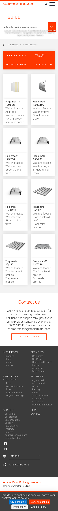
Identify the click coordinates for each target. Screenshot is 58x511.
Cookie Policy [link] (38, 507)
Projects (37, 376)
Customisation (12, 420)
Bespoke (9, 356)
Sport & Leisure (40, 395)
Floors (9, 389)
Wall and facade (14, 386)
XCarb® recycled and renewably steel (16, 436)
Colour (8, 362)
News (34, 410)
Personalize (19, 507)
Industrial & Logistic (42, 404)
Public (35, 392)
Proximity (9, 429)
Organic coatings (15, 395)
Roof (8, 383)
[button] (16, 55)
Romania (14, 455)
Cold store (37, 356)
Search (52, 27)
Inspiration (10, 352)
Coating (9, 365)
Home (4, 45)
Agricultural (38, 380)
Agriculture (37, 368)
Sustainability (11, 426)
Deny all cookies (39, 502)
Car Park (36, 359)
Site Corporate (19, 464)
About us (9, 410)
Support (9, 422)
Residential (38, 398)
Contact (36, 413)
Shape (8, 359)
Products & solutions (11, 378)
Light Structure (14, 392)
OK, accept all (18, 502)
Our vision (10, 413)
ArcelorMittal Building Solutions (18, 3)
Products (14, 45)
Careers (9, 432)
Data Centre (38, 371)
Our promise (11, 416)
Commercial (38, 383)
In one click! (29, 336)
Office (35, 386)
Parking (36, 389)
